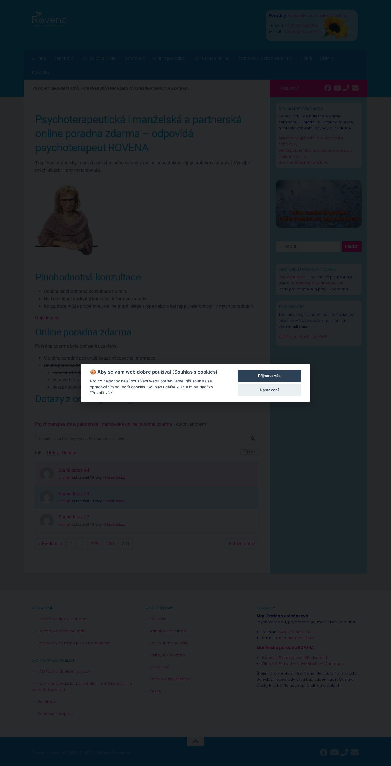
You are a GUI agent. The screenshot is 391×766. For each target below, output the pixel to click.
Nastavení (269, 390)
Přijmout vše (269, 375)
